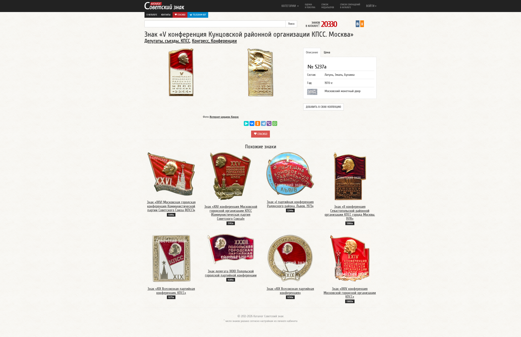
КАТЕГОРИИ (289, 6)
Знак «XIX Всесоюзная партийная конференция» (290, 291)
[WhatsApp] (274, 123)
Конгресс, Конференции (214, 41)
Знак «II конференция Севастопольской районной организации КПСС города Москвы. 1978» (350, 213)
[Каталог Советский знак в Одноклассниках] (362, 23)
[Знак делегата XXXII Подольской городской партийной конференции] (230, 249)
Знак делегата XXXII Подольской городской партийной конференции (231, 273)
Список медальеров (327, 6)
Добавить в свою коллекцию (323, 107)
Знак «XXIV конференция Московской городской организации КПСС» (350, 293)
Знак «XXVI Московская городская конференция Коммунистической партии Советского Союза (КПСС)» (171, 206)
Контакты (166, 14)
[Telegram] (263, 123)
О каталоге (152, 14)
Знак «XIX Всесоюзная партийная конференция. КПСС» (171, 291)
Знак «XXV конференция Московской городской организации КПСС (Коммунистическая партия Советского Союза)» (230, 213)
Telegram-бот (199, 14)
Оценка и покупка (310, 6)
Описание (312, 52)
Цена (327, 52)
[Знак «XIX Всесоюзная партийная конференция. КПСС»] (171, 258)
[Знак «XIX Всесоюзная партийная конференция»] (290, 258)
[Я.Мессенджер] (246, 123)
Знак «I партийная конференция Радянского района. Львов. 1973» (290, 204)
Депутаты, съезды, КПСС (167, 41)
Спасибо (181, 14)
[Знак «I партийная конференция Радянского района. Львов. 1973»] (290, 173)
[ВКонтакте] (252, 123)
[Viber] (269, 123)
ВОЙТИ (370, 6)
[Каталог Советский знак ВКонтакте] (357, 23)
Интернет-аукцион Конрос (224, 117)
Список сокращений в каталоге (350, 6)
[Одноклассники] (257, 123)
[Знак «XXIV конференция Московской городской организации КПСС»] (350, 258)
